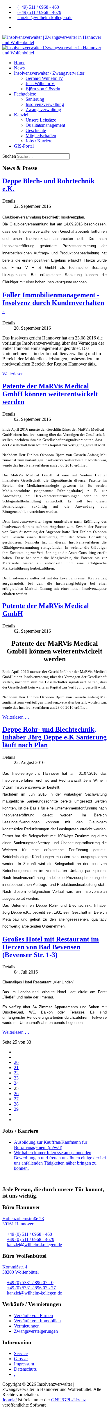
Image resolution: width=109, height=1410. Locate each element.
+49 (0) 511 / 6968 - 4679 (30, 1239)
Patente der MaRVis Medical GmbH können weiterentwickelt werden (50, 393)
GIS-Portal (24, 146)
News (19, 67)
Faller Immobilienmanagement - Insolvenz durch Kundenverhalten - (53, 302)
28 (16, 1103)
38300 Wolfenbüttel (20, 1272)
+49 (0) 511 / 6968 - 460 (29, 1234)
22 (16, 1072)
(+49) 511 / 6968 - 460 (38, 7)
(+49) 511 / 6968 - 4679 (39, 12)
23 (16, 1077)
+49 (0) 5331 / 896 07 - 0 (30, 1282)
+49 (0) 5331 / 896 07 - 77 (31, 1287)
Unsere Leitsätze (41, 120)
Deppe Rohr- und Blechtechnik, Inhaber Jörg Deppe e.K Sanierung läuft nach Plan (54, 737)
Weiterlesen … (15, 373)
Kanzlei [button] (21, 114)
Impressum (24, 1363)
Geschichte (36, 130)
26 (16, 1093)
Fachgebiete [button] (25, 93)
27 (16, 1098)
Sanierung (35, 99)
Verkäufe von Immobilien (37, 1320)
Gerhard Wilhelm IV (44, 78)
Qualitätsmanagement (45, 125)
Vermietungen (27, 1325)
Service (21, 1353)
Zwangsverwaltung (43, 109)
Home (19, 62)
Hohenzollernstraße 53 (23, 1218)
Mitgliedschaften (41, 135)
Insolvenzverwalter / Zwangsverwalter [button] (49, 73)
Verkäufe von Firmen (33, 1315)
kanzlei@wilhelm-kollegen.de (44, 17)
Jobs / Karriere (39, 140)
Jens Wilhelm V (40, 83)
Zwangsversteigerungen (36, 1331)
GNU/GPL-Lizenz (68, 1399)
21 (16, 1067)
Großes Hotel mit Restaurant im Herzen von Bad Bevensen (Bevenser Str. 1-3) (50, 947)
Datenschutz (25, 1369)
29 (16, 1109)
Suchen (9, 156)
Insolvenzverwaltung (45, 104)
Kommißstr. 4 (14, 1266)
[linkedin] (15, 27)
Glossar (21, 1358)
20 (16, 1062)
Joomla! (9, 1399)
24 (16, 1083)
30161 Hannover (17, 1223)
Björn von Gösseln (43, 88)
